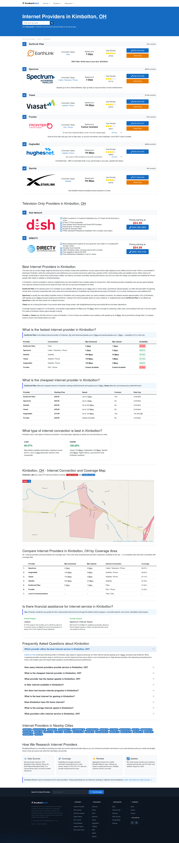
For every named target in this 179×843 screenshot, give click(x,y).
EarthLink (95, 807)
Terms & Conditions (42, 824)
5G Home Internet (79, 813)
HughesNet (27, 363)
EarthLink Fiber (29, 346)
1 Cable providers (72, 475)
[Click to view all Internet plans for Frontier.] (41, 126)
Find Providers (97, 792)
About (132, 807)
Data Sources (116, 817)
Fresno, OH (135, 729)
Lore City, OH (114, 729)
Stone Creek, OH (78, 732)
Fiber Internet (78, 810)
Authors (133, 810)
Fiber (68, 54)
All (29, 481)
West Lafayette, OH (92, 729)
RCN (93, 830)
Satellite (65, 105)
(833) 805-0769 (138, 101)
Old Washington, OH (64, 729)
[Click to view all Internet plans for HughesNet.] (41, 151)
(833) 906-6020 (138, 50)
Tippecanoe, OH (138, 732)
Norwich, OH (38, 732)
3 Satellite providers (88, 475)
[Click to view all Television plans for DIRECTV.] (41, 248)
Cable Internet (78, 817)
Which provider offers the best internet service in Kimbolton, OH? (57, 648)
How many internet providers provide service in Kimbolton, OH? (56, 667)
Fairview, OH (38, 734)
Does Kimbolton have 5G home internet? (44, 702)
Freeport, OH (58, 732)
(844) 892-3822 (138, 227)
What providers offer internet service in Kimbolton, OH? (52, 713)
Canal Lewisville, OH (102, 732)
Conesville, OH (89, 732)
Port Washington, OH (78, 729)
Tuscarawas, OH (28, 734)
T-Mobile (94, 826)
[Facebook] (132, 822)
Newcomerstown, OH (39, 729)
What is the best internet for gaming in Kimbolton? (49, 696)
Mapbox (152, 541)
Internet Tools (116, 810)
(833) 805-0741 (138, 123)
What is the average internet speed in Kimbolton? (48, 707)
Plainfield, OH (27, 729)
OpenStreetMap (127, 541)
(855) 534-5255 (138, 76)
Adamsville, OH (114, 732)
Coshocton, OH (48, 732)
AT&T (93, 813)
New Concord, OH (125, 729)
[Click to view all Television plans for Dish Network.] (41, 224)
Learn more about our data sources (137, 780)
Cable (61, 80)
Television (68, 80)
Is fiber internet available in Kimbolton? (44, 684)
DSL (65, 127)
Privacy (33, 824)
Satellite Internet (78, 826)
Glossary (115, 813)
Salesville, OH (149, 732)
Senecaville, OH (28, 732)
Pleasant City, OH (126, 732)
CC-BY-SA (140, 541)
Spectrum (27, 350)
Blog (113, 807)
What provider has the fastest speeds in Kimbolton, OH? (52, 678)
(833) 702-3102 (138, 251)
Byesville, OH (104, 729)
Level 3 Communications (38, 593)
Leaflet (114, 541)
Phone (75, 80)
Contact (133, 813)
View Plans (137, 55)
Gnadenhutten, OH (146, 729)
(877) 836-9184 (138, 177)
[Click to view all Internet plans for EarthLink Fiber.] (41, 53)
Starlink (26, 354)
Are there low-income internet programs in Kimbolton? (51, 690)
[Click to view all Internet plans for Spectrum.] (41, 78)
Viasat (25, 359)
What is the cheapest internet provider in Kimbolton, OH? (52, 672)
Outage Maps (116, 820)
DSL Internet (77, 820)
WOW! (94, 833)
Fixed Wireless (78, 823)
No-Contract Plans (79, 830)
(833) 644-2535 (138, 151)
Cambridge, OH (52, 729)
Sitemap (114, 823)
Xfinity (94, 810)
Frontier (26, 367)
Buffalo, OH (67, 732)
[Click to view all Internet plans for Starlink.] (41, 179)
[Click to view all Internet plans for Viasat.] (41, 104)
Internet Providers (79, 807)
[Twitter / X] (136, 822)
